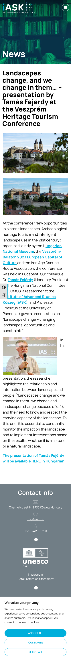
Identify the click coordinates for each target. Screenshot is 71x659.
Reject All (35, 652)
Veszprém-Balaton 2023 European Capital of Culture (32, 257)
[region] (35, 628)
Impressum (35, 574)
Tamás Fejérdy (20, 279)
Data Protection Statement (35, 579)
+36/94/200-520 (35, 531)
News (13, 53)
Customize (35, 642)
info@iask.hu (35, 519)
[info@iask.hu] (35, 514)
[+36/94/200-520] (35, 525)
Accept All (35, 633)
